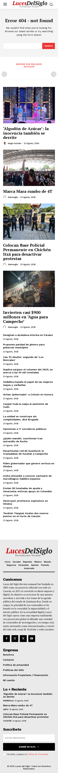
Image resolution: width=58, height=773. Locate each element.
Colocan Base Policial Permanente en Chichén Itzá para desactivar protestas (27, 251)
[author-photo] (5, 143)
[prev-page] (4, 74)
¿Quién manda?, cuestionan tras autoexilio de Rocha (23, 440)
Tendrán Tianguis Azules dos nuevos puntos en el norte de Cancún (25, 515)
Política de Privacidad (37, 754)
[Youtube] (31, 638)
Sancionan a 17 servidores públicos (24, 428)
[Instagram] (14, 638)
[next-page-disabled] (53, 74)
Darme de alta (27, 747)
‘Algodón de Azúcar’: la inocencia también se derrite (26, 133)
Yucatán (7, 721)
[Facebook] (6, 638)
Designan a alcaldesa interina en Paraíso (28, 335)
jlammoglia (13, 197)
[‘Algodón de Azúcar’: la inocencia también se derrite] (29, 105)
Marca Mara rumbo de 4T (27, 191)
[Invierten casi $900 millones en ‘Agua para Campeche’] (29, 289)
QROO (5, 709)
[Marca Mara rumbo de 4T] (29, 168)
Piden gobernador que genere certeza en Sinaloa (28, 465)
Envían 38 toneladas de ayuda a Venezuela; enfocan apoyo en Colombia (27, 490)
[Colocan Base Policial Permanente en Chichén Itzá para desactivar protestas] (29, 221)
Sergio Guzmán (14, 143)
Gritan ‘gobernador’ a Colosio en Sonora (28, 394)
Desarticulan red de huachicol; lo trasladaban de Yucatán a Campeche (25, 452)
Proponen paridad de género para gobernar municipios (24, 346)
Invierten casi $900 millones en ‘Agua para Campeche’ (25, 317)
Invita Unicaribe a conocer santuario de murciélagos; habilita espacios (27, 477)
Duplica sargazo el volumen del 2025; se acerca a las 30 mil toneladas (28, 371)
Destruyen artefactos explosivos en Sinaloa (25, 502)
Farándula (8, 701)
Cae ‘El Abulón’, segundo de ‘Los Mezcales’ (23, 359)
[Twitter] (23, 638)
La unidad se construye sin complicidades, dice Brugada (20, 418)
